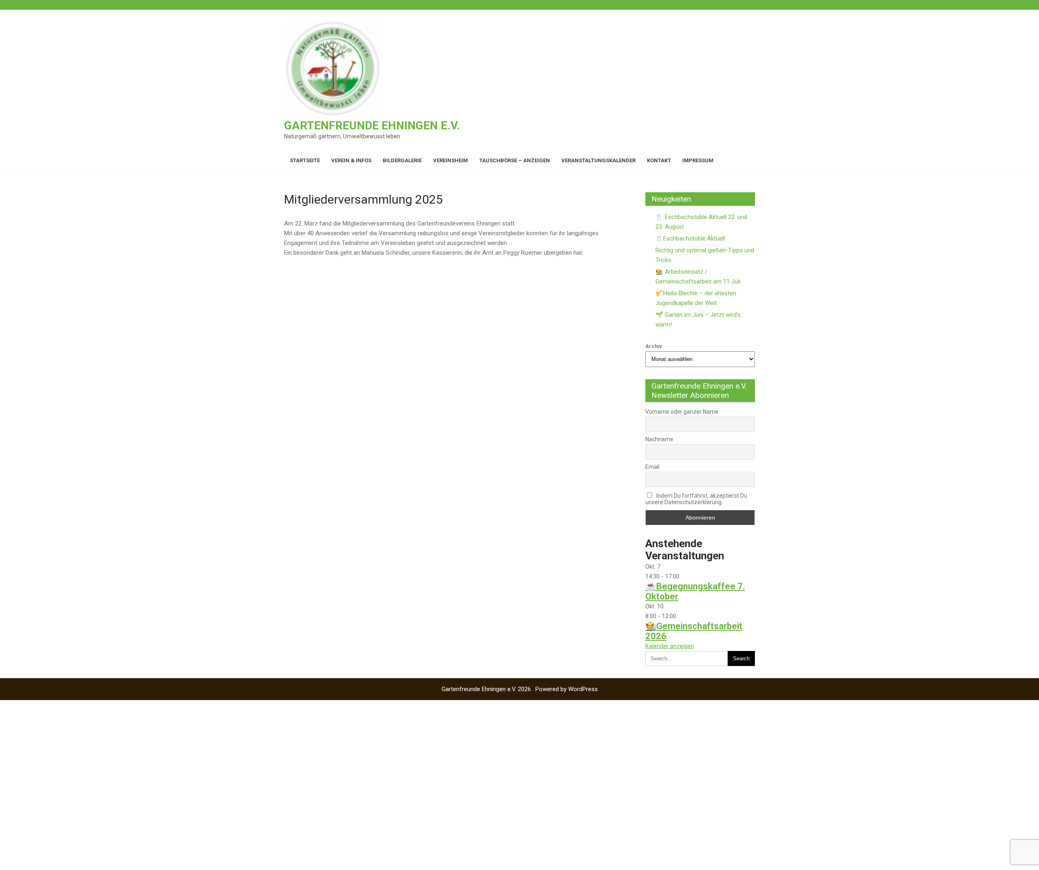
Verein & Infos (351, 160)
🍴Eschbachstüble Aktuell (690, 238)
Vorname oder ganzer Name (681, 411)
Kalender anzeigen (669, 646)
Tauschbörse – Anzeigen (514, 160)
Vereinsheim (450, 160)
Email (652, 467)
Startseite (305, 160)
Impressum (698, 160)
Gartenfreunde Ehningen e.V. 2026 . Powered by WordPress (520, 689)
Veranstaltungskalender (598, 160)
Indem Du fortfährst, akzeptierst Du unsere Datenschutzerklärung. (696, 498)
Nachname (659, 439)
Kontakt (659, 160)
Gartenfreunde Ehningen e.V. (372, 125)
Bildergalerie (402, 160)
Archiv (653, 346)
